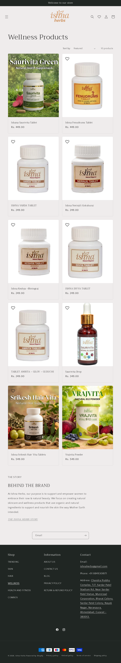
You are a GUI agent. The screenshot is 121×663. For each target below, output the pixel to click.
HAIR (10, 576)
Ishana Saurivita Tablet (24, 122)
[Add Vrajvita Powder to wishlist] (67, 390)
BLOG (47, 576)
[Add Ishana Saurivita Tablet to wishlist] (13, 58)
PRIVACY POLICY (52, 583)
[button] (6, 16)
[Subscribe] (85, 535)
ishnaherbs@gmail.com (93, 566)
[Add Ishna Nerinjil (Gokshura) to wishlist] (67, 141)
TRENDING (13, 562)
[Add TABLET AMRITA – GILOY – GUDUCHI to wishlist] (13, 307)
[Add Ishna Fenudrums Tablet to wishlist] (67, 58)
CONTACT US (51, 569)
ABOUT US (49, 562)
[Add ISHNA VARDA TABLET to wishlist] (13, 141)
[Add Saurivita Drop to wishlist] (67, 307)
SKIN (10, 569)
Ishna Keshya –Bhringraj (24, 288)
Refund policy (67, 656)
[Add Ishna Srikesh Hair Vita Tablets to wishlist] (13, 390)
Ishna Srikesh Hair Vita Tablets (28, 454)
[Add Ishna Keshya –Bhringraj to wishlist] (13, 224)
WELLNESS (14, 583)
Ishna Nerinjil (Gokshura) (79, 205)
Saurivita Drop (73, 371)
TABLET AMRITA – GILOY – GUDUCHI (32, 371)
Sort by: (67, 48)
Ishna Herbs (20, 656)
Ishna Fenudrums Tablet (79, 122)
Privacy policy (52, 656)
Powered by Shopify (34, 656)
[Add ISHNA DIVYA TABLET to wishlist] (67, 224)
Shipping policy (100, 656)
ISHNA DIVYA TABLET (77, 288)
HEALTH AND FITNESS (19, 590)
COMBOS (13, 597)
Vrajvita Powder (74, 454)
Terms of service (84, 656)
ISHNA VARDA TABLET (24, 205)
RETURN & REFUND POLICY (58, 590)
